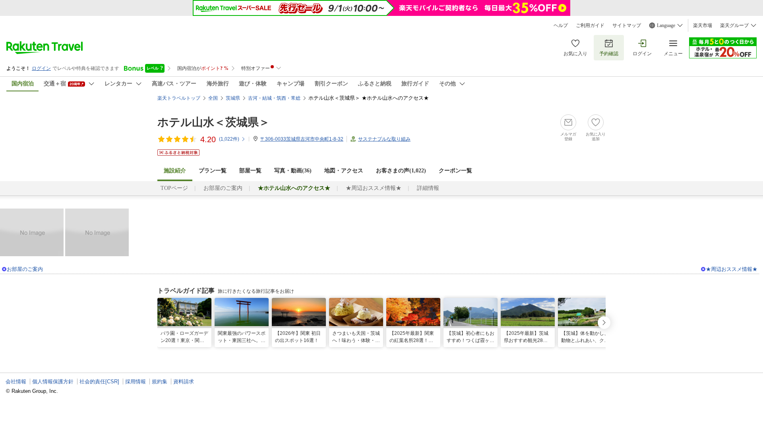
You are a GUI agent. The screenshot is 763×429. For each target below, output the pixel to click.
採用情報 (135, 382)
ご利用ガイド (590, 25)
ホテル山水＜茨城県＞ (213, 122)
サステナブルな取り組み (384, 139)
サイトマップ (626, 25)
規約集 (159, 382)
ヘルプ (561, 25)
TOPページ (174, 188)
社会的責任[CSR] (99, 382)
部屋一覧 (250, 171)
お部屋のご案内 (222, 188)
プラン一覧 (213, 171)
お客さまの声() (401, 171)
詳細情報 (428, 188)
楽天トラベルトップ (178, 98)
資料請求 (183, 382)
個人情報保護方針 (53, 382)
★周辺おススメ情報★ (373, 188)
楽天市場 (702, 25)
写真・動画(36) (293, 171)
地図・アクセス (343, 171)
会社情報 (16, 382)
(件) (229, 139)
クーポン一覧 (455, 171)
